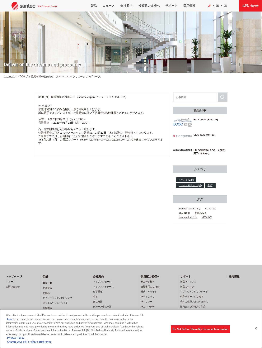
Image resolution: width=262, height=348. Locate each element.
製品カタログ (187, 286)
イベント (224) (186, 180)
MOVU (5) (207, 217)
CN (225, 5)
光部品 (46, 293)
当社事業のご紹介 (150, 286)
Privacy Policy (15, 337)
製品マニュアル (188, 281)
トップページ (14, 276)
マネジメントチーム (103, 286)
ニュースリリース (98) (190, 185)
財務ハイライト (149, 291)
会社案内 (126, 5)
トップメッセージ (102, 281)
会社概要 (97, 301)
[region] (131, 329)
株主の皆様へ (148, 281)
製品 (94, 5)
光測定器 (47, 288)
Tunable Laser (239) (189, 208)
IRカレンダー (148, 306)
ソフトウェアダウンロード (194, 291)
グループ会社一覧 (102, 306)
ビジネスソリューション (55, 303)
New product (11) (188, 217)
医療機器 (47, 308)
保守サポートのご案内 (191, 296)
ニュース (108, 5)
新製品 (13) (201, 213)
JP (209, 5)
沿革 (95, 296)
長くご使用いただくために (194, 301)
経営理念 (97, 291)
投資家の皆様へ (149, 5)
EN (217, 5)
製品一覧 (47, 283)
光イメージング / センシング (57, 298)
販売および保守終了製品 (193, 306)
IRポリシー (146, 301)
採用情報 (189, 5)
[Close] (256, 328)
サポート (171, 5)
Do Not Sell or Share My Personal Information (200, 329)
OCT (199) (210, 208)
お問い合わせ (250, 5)
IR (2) (210, 185)
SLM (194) (184, 213)
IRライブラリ (148, 296)
